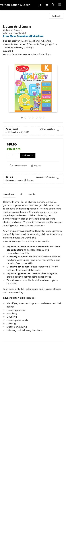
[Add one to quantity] (17, 155)
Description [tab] (9, 194)
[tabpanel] (33, 270)
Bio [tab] (21, 194)
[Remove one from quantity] (9, 155)
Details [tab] (31, 194)
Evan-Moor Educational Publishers (23, 36)
